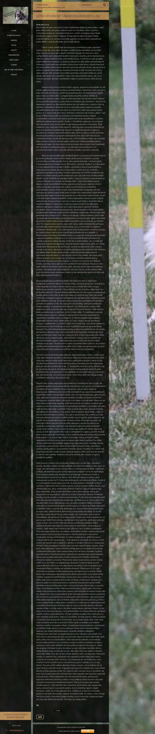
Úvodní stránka (42, 5)
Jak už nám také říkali (14, 70)
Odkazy (14, 74)
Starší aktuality (14, 35)
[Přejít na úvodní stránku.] (15, 12)
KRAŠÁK (14, 40)
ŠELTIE (13, 45)
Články (14, 65)
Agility (14, 50)
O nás (13, 30)
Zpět (40, 717)
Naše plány (14, 60)
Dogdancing (14, 55)
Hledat (104, 4)
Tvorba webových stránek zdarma (69, 731)
